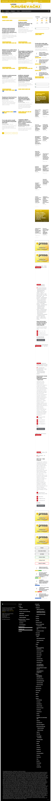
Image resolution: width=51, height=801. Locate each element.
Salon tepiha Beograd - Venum (23, 796)
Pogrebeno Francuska (36, 779)
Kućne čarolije (40, 739)
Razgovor (39, 749)
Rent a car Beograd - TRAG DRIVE (36, 778)
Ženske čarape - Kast (23, 793)
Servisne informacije (41, 614)
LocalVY (13, 774)
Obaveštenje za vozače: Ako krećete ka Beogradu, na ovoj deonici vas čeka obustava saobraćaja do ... (46, 157)
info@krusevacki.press (6, 619)
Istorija (38, 715)
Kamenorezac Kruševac (41, 371)
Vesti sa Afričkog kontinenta (40, 648)
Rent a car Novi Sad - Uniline (14, 777)
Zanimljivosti (39, 722)
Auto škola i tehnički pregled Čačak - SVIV (14, 778)
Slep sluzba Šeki (31, 783)
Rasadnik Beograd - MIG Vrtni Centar (14, 793)
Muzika (38, 761)
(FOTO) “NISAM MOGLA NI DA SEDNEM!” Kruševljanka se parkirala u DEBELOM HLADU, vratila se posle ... (46, 168)
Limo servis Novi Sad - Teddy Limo (8, 788)
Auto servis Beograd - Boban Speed (12, 785)
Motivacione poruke (41, 726)
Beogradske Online (9, 773)
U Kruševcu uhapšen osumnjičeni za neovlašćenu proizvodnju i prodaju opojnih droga (38, 185)
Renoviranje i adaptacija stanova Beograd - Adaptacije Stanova (19, 791)
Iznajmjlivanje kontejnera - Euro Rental (26, 781)
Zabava (38, 720)
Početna (10, 1)
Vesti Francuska (40, 651)
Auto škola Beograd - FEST (26, 786)
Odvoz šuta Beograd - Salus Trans (32, 785)
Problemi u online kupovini (41, 301)
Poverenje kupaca (43, 298)
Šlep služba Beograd (33, 791)
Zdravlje (38, 734)
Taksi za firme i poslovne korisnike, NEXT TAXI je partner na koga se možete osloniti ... (44, 61)
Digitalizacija (42, 772)
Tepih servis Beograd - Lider (7, 790)
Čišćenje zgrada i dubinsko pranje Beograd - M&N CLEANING (23, 790)
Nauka (38, 713)
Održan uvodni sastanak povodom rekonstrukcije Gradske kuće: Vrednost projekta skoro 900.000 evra (9, 30)
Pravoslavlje (39, 700)
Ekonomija (4, 20)
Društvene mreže (40, 631)
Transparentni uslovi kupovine (42, 314)
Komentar (39, 751)
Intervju (38, 745)
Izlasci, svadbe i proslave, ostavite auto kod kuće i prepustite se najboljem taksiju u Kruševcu (42, 54)
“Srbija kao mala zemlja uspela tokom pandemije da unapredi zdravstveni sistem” (44, 589)
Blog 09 (46, 772)
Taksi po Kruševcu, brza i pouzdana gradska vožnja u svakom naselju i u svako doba (38, 199)
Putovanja (39, 763)
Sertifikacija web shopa (41, 285)
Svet (31, 68)
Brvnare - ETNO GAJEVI (12, 783)
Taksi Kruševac (40, 455)
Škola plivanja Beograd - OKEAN (38, 794)
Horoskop (39, 737)
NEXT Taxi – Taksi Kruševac (41, 459)
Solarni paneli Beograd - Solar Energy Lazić (27, 787)
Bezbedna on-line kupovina (41, 289)
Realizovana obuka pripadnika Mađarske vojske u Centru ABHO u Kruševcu (24, 99)
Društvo (7, 68)
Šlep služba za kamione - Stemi (41, 781)
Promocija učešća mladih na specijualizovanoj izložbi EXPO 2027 (9, 121)
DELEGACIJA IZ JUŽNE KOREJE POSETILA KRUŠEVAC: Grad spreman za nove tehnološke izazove (9, 52)
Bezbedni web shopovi (41, 290)
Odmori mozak (40, 728)
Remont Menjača (17, 776)
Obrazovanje (8, 111)
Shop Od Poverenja (43, 309)
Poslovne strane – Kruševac (20, 1)
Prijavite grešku (22, 617)
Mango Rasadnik (21, 792)
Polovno (32, 772)
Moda (38, 743)
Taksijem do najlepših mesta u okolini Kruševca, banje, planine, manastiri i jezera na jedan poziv (46, 200)
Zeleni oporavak (40, 640)
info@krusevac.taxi (42, 498)
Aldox (35, 780)
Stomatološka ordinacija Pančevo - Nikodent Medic (11, 797)
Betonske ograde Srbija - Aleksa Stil (33, 793)
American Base (44, 773)
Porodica (38, 702)
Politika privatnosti (23, 609)
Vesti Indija (39, 652)
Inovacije (38, 632)
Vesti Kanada (39, 658)
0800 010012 (41, 496)
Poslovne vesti (37, 585)
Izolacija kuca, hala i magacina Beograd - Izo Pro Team (32, 789)
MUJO (12, 782)
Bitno (38, 636)
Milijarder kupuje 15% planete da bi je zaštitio (43, 568)
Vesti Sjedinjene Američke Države (40, 665)
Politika (11, 20)
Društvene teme (40, 707)
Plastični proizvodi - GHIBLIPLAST (30, 792)
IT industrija (39, 625)
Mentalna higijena (40, 724)
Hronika (37, 620)
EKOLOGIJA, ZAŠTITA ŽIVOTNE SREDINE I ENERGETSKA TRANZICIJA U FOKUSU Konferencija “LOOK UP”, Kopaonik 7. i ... (42, 574)
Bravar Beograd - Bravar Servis (42, 791)
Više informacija (41, 428)
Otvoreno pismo (40, 753)
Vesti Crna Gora (40, 678)
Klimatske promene (41, 638)
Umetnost (39, 709)
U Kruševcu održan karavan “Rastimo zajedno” (9, 76)
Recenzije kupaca (44, 304)
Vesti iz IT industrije (40, 624)
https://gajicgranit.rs (42, 423)
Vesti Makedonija (40, 680)
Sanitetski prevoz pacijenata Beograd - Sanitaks (36, 796)
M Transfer (29, 782)
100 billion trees (39, 774)
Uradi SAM (39, 767)
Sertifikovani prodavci (40, 307)
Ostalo (37, 698)
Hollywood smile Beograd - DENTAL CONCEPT (29, 775)
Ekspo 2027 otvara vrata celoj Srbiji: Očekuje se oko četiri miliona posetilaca (38, 153)
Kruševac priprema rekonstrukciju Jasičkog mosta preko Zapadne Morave (38, 169)
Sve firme (21, 622)
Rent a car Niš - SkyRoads (25, 776)
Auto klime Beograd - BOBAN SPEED (16, 780)
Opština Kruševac (40, 609)
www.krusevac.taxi (42, 500)
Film (37, 759)
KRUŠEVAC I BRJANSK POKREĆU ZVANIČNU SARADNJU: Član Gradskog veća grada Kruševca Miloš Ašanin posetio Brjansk (25, 78)
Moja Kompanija (23, 772)
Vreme (37, 696)
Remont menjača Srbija (33, 776)
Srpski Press (15, 773)
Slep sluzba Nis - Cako (41, 776)
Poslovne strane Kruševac (26, 11)
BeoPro (18, 781)
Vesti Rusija (39, 662)
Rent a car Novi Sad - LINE (22, 785)
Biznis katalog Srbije (10, 772)
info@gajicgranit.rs (42, 421)
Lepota (38, 732)
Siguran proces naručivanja (41, 310)
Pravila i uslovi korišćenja (24, 611)
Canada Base (9, 774)
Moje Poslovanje (17, 772)
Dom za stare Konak (6, 776)
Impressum (21, 613)
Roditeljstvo (39, 704)
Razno (38, 642)
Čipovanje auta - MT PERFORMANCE (22, 783)
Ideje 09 (4, 773)
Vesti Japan (39, 654)
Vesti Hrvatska (40, 684)
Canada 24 (5, 774)
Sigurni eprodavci (40, 313)
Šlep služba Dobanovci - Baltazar (21, 798)
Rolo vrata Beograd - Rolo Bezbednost (25, 779)
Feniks (16, 781)
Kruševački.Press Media (5, 33)
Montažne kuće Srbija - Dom (14, 779)
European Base (35, 773)
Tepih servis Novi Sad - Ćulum (19, 795)
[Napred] (37, 206)
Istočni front (38, 686)
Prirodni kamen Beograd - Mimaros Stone (13, 787)
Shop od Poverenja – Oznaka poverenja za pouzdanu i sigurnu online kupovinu (42, 323)
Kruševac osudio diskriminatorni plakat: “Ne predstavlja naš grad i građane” (25, 24)
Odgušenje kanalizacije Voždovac (11, 796)
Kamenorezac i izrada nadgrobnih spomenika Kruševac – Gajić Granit (42, 377)
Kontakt (41, 1)
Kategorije (13, 11)
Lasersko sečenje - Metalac (9, 781)
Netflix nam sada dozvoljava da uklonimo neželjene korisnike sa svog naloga (44, 595)
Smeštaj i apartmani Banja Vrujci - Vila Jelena (10, 792)
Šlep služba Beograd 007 (10, 794)
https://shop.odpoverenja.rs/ (43, 334)
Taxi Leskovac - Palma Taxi (26, 780)
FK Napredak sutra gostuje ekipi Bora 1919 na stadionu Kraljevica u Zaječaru (44, 74)
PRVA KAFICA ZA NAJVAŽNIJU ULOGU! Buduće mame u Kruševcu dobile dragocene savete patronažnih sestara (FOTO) (38, 140)
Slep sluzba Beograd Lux (36, 782)
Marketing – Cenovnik (24, 615)
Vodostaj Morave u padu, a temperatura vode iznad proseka (46, 138)
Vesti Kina (39, 656)
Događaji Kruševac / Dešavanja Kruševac (41, 612)
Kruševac (7, 20)
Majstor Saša (30, 794)
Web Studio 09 (37, 772)
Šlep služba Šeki (44, 789)
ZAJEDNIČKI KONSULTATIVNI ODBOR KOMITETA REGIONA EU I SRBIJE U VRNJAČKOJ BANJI (41, 582)
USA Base (39, 773)
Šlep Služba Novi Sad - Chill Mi (29, 777)
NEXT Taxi (38, 780)
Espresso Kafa (8, 782)
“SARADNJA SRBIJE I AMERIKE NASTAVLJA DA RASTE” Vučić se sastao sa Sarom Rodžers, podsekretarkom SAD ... (25, 122)
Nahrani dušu (40, 730)
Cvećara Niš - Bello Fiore (34, 788)
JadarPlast (12, 776)
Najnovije (38, 605)
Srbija (29, 68)
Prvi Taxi (32, 780)
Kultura (37, 692)
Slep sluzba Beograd (43, 782)
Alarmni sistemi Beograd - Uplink (42, 775)
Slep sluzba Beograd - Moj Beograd (19, 782)
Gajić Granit (42, 780)
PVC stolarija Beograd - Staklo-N (17, 789)
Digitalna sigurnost (40, 291)
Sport (43, 77)
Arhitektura (39, 711)
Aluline (34, 781)
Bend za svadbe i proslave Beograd (41, 787)
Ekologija (40, 570)
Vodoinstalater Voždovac (36, 795)
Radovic (4, 782)
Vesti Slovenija (40, 682)
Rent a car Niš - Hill (42, 788)
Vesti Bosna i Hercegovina (39, 676)
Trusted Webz (20, 774)
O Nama (21, 607)
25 (13, 133)
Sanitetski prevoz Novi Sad (25, 778)
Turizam (38, 765)
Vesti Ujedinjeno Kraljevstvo (40, 671)
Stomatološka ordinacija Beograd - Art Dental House (29, 797)
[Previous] (36, 206)
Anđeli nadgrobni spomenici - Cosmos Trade (22, 788)
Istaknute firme (22, 620)
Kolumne (38, 747)
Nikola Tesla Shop (34, 774)
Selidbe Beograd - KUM (28, 795)
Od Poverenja (28, 772)
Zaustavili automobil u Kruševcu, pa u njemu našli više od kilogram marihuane (46, 181)
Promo (18, 11)
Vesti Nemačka (40, 660)
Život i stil (39, 757)
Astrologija (39, 736)
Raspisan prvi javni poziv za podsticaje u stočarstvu (9, 97)
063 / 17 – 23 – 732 (42, 331)
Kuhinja (38, 741)
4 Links (16, 774)
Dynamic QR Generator (27, 774)
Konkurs (38, 755)
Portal (14, 1)
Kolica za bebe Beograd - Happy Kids (15, 786)
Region (37, 674)
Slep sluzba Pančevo (38, 783)
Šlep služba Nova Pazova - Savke (9, 798)
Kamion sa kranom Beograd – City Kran (21, 794)
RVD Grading (22, 777)
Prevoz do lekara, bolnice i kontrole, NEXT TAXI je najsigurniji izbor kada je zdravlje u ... (44, 68)
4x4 (26, 782)
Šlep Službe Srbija (6, 783)
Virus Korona (40, 591)
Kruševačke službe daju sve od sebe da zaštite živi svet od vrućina (41, 45)
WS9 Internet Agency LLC (28, 773)
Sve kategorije (22, 624)
